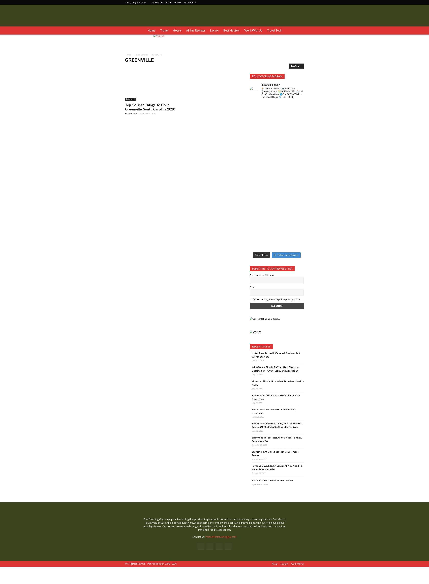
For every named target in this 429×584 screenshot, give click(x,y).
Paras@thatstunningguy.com (220, 536)
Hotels (177, 30)
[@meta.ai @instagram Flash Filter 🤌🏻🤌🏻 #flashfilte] (270, 188)
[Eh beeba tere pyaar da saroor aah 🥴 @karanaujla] (298, 122)
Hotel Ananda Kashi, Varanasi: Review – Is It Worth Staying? (276, 355)
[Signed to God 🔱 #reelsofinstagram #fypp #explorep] (256, 183)
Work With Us (190, 2)
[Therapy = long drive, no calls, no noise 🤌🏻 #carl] (256, 136)
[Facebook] (284, 2)
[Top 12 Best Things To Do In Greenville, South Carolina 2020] (152, 87)
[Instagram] (290, 2)
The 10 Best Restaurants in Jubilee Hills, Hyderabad (274, 411)
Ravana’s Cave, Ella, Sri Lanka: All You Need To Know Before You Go (277, 467)
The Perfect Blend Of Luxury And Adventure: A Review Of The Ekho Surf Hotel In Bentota (277, 425)
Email (253, 287)
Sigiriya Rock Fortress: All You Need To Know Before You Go (277, 439)
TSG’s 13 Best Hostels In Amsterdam (272, 480)
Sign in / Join (157, 2)
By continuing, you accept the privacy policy (276, 299)
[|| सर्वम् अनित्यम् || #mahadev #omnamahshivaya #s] (298, 183)
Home (151, 30)
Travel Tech (274, 30)
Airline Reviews (195, 30)
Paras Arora (131, 113)
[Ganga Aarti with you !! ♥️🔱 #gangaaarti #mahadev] (270, 221)
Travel (164, 30)
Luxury (214, 30)
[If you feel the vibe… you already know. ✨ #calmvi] (284, 120)
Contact (177, 2)
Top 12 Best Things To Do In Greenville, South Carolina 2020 (150, 107)
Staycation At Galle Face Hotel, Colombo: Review (275, 453)
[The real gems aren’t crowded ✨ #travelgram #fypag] (256, 224)
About (168, 2)
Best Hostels (231, 30)
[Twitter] (301, 2)
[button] (300, 30)
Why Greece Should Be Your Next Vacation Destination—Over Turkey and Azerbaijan (275, 369)
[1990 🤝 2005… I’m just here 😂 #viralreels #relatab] (284, 187)
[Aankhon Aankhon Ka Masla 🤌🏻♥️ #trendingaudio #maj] (270, 136)
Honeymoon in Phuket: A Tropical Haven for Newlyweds (276, 397)
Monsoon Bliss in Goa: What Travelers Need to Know (278, 383)
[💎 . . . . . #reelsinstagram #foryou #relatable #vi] (298, 217)
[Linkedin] (295, 2)
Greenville (131, 67)
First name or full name (262, 275)
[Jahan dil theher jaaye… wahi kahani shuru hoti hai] (284, 228)
